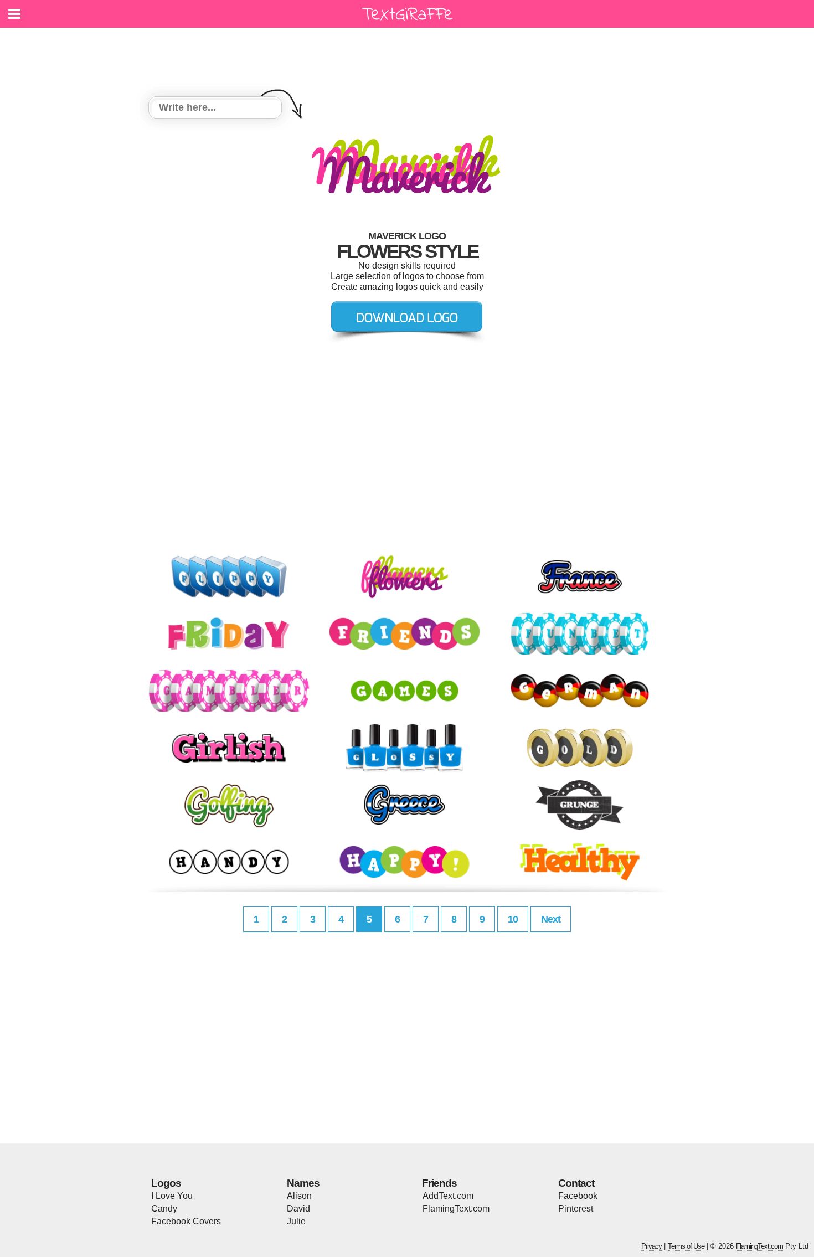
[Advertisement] (409, 55)
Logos (166, 1183)
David (298, 1208)
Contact (576, 1183)
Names (303, 1183)
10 (513, 919)
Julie (296, 1221)
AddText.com (448, 1196)
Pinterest (575, 1208)
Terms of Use (686, 1246)
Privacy (651, 1246)
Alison (299, 1196)
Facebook (577, 1196)
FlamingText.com (456, 1208)
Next (550, 919)
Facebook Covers (186, 1221)
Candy (164, 1208)
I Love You (172, 1196)
